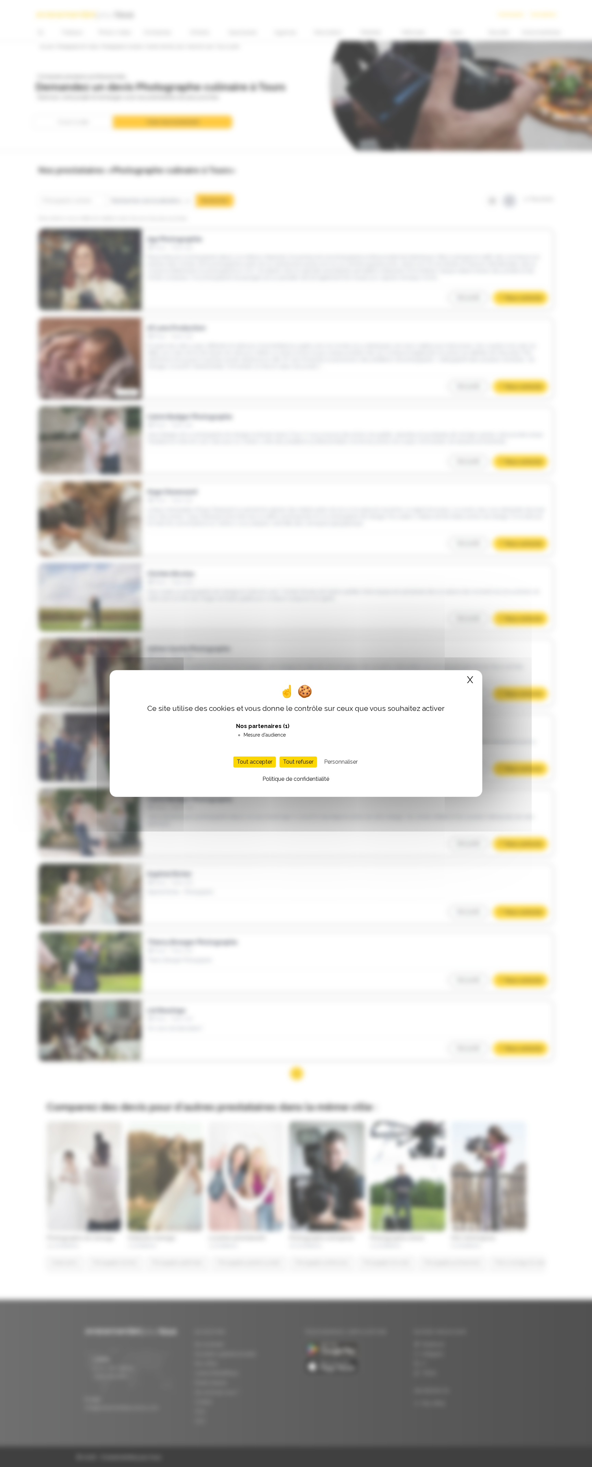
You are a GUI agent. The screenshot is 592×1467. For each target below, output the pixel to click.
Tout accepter (254, 762)
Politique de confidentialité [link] (295, 779)
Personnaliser (341, 762)
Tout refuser (298, 762)
